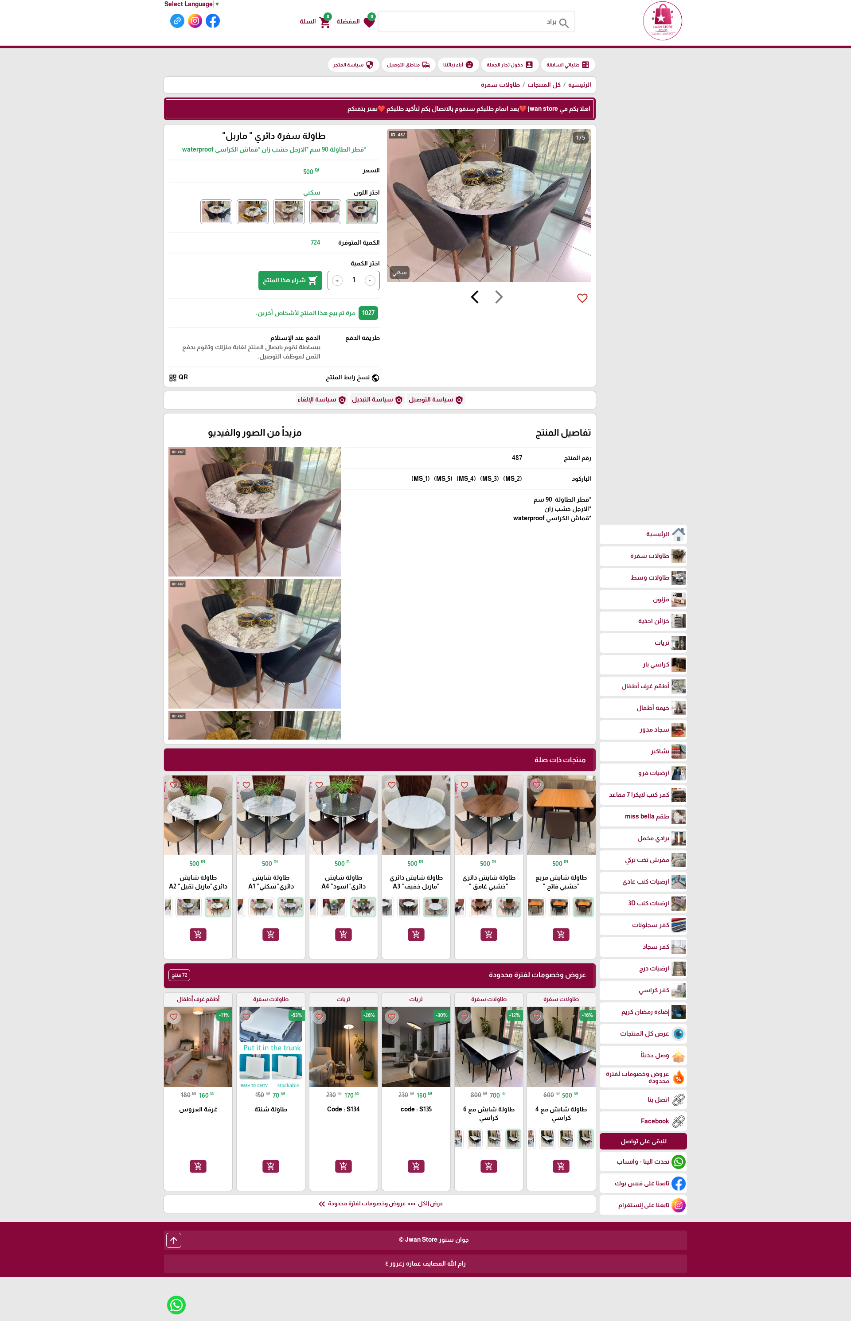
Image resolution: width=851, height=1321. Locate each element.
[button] (356, 21)
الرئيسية (579, 84)
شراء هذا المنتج (290, 280)
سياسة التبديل (377, 400)
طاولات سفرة (500, 84)
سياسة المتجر (353, 64)
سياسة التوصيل (436, 400)
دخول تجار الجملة (510, 64)
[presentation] (499, 298)
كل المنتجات (544, 84)
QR (178, 378)
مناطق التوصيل (408, 64)
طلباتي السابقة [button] (568, 64)
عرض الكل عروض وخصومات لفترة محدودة (379, 1204)
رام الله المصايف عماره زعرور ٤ (425, 1263)
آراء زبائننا (458, 64)
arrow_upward (173, 1240)
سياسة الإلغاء (322, 400)
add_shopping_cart (561, 934)
